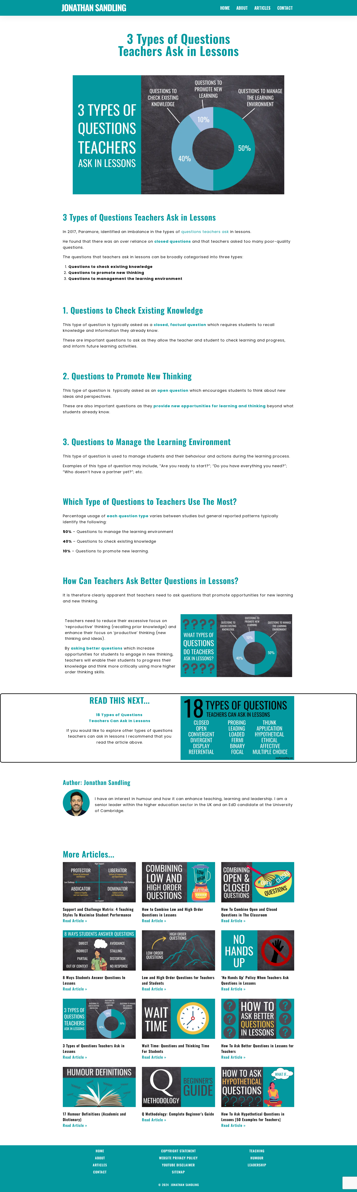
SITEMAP (178, 1171)
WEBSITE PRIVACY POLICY (178, 1157)
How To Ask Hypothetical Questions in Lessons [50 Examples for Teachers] (252, 1116)
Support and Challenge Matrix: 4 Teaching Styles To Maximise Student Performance (98, 912)
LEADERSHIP (257, 1164)
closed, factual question (180, 324)
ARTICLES (262, 8)
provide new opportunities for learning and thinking (210, 405)
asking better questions (97, 648)
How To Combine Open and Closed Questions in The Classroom (249, 912)
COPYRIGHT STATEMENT (178, 1150)
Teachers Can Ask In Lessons (119, 720)
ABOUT (242, 8)
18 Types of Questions (120, 714)
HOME (225, 8)
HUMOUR (256, 1157)
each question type (128, 515)
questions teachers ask (205, 231)
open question (172, 390)
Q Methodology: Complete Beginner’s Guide (178, 1114)
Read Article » (75, 920)
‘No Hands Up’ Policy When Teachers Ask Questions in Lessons (255, 980)
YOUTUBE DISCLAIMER (178, 1164)
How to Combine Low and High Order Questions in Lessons (172, 912)
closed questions (172, 241)
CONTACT (285, 8)
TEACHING (256, 1150)
